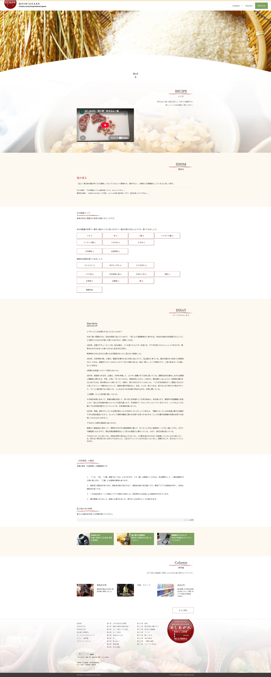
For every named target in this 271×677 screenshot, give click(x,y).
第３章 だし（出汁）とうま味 (117, 629)
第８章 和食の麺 (113, 644)
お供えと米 (140, 274)
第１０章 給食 (142, 623)
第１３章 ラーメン (143, 632)
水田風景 (114, 251)
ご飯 (140, 236)
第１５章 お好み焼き (144, 638)
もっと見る (183, 610)
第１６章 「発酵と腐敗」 (146, 641)
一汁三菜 (88, 274)
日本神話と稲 (114, 274)
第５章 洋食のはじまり (115, 635)
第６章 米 (110, 638)
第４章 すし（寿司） (114, 632)
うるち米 (114, 242)
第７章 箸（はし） (113, 641)
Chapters (236, 6)
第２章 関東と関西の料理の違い (118, 626)
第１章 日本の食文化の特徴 (116, 623)
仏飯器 (114, 281)
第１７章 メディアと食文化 (146, 644)
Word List (261, 6)
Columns (248, 6)
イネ (88, 236)
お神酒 (88, 281)
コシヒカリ (88, 265)
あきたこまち (114, 265)
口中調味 (88, 251)
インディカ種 (88, 242)
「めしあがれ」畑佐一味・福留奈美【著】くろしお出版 (93, 655)
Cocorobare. (97, 674)
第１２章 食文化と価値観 (146, 629)
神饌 (166, 274)
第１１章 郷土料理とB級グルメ (148, 626)
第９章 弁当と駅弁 (113, 647)
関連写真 (89, 290)
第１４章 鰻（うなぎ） (145, 635)
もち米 (140, 242)
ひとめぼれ (140, 265)
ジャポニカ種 (166, 236)
